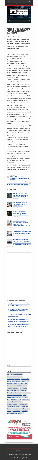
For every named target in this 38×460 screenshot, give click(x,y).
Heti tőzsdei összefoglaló (13, 390)
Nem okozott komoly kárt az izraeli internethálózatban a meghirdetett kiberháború (17, 184)
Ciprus (23, 381)
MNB (26, 397)
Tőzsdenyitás (24, 406)
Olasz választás (26, 399)
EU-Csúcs (20, 383)
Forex (26, 383)
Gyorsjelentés (23, 388)
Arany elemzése (25, 379)
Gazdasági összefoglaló (13, 388)
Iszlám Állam (10, 392)
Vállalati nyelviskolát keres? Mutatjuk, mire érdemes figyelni (20, 204)
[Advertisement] (19, 264)
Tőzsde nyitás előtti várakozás (14, 408)
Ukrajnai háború (16, 411)
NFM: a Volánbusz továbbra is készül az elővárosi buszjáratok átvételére (19, 177)
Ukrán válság (25, 411)
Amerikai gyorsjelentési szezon (14, 376)
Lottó (24, 395)
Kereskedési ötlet (19, 392)
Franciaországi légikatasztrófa (19, 385)
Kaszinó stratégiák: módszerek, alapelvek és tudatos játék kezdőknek (21, 213)
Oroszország (10, 401)
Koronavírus (27, 392)
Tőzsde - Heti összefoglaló (13, 406)
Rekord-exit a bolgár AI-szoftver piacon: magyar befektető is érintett (20, 195)
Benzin (9, 381)
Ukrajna (9, 411)
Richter (20, 401)
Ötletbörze (20, 413)
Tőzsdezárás (26, 408)
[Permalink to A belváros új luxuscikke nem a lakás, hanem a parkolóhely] (9, 236)
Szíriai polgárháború (12, 404)
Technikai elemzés (22, 404)
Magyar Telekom (11, 397)
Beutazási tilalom (16, 381)
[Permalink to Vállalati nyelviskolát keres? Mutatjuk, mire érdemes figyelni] (9, 207)
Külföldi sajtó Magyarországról (14, 395)
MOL (8, 399)
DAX (28, 381)
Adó (8, 374)
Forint (8, 385)
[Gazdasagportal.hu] (19, 14)
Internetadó (23, 390)
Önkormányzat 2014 (12, 413)
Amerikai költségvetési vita (13, 379)
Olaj (20, 399)
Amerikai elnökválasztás (16, 374)
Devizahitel (9, 383)
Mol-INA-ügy (14, 399)
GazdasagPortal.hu (23, 458)
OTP (16, 401)
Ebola (15, 383)
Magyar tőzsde (20, 397)
